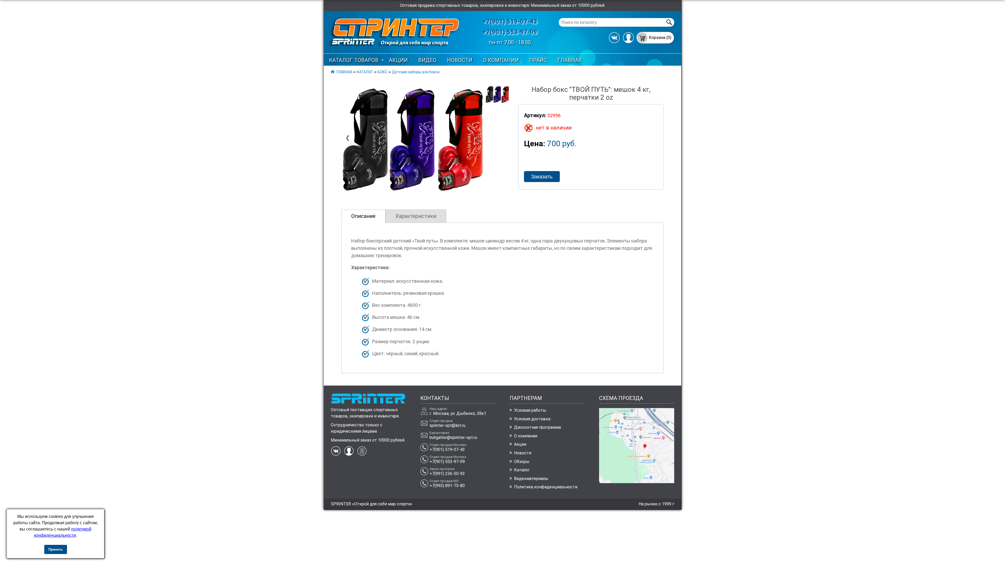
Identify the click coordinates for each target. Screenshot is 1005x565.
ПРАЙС (538, 60)
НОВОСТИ (459, 60)
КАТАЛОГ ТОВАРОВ (353, 60)
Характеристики (415, 216)
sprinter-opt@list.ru (447, 425)
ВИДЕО (427, 60)
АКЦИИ (398, 60)
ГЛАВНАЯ (569, 60)
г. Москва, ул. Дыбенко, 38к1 (457, 413)
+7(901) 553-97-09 (509, 32)
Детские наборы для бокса (415, 72)
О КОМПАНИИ (501, 60)
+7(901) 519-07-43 (509, 21)
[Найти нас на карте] (636, 481)
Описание (363, 216)
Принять (55, 549)
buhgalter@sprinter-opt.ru (453, 437)
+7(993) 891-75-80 (447, 485)
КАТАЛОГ (365, 72)
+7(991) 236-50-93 (447, 473)
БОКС (382, 72)
